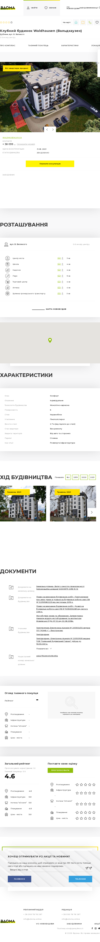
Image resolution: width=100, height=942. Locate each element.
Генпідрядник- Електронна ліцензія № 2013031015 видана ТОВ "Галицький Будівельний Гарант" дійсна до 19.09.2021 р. (63, 641)
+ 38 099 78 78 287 (9, 144)
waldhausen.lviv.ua (12, 138)
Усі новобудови (45, 924)
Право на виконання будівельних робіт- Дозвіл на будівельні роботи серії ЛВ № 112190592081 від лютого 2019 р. (62, 609)
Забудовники (74, 924)
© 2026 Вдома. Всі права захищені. (82, 933)
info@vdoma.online (32, 919)
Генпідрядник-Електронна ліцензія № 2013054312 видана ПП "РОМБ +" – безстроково (63, 629)
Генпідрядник (42, 634)
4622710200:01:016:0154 (47, 656)
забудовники (86, 8)
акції (95, 8)
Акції (97, 924)
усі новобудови (73, 7)
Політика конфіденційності (70, 928)
